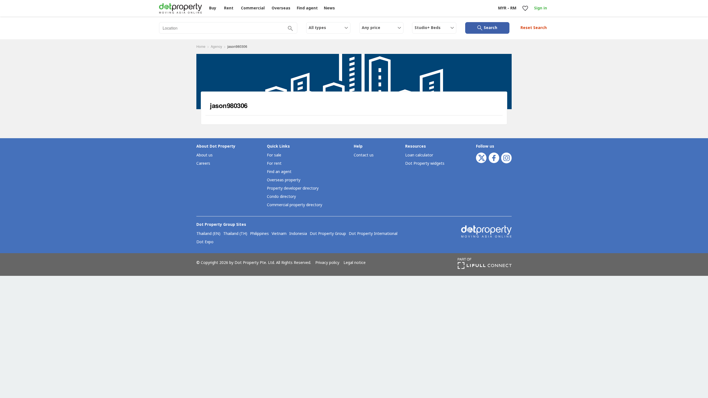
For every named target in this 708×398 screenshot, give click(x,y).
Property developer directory (293, 188)
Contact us (364, 155)
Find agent (307, 8)
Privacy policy (327, 263)
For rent (274, 163)
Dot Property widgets (424, 163)
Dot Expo (205, 242)
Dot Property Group (328, 234)
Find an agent (279, 172)
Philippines (259, 234)
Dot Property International (373, 234)
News (329, 8)
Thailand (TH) (235, 234)
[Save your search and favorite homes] (525, 8)
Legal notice (354, 263)
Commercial (253, 8)
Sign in (540, 8)
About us (204, 155)
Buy (212, 8)
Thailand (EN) (208, 234)
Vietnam (279, 234)
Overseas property (283, 180)
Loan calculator (419, 155)
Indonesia (298, 234)
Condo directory (281, 197)
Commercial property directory (294, 205)
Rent (228, 8)
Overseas (281, 8)
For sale (274, 155)
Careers (203, 163)
